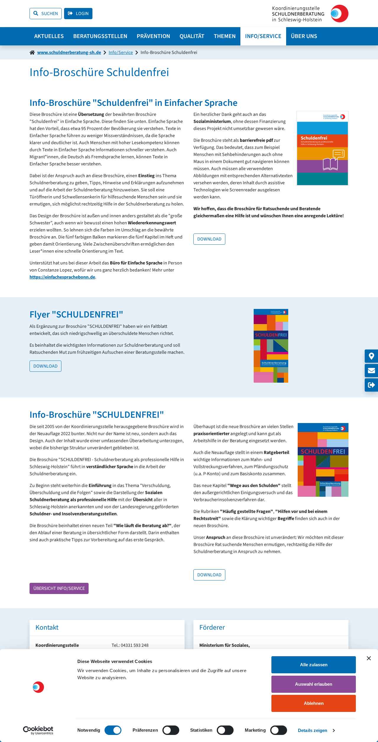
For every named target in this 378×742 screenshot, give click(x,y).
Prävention (153, 36)
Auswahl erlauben (313, 684)
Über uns (304, 36)
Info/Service (263, 36)
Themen (225, 36)
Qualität (192, 36)
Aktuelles (49, 36)
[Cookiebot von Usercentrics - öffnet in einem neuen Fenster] (38, 730)
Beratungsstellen (100, 36)
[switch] (170, 730)
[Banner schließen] (369, 658)
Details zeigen (312, 730)
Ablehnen (314, 703)
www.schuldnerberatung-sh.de (69, 52)
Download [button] (209, 239)
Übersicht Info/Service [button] (59, 588)
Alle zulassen (314, 664)
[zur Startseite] (310, 13)
